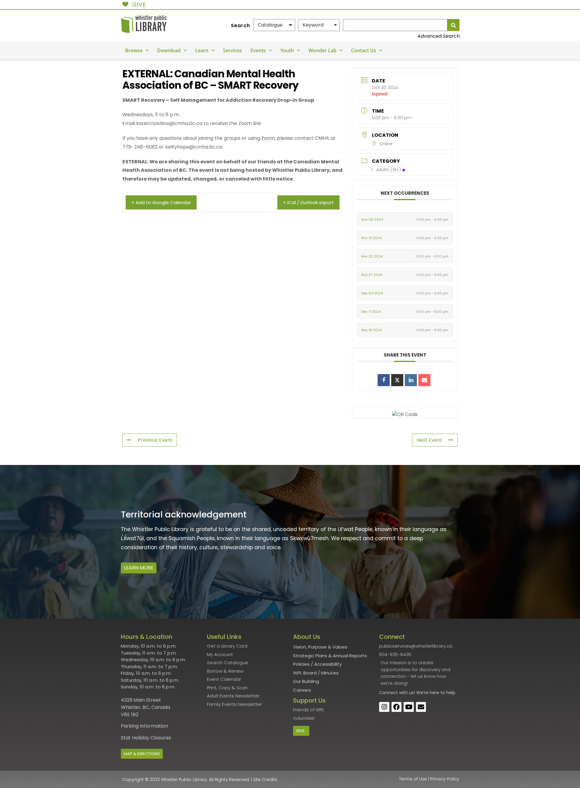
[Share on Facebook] (384, 380)
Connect (388, 693)
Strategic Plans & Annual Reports (330, 655)
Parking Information (144, 725)
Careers (302, 690)
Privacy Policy (444, 779)
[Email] (424, 380)
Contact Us (363, 50)
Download (169, 50)
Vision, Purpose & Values (320, 647)
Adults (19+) (388, 170)
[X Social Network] (397, 380)
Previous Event (155, 440)
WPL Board (305, 673)
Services (232, 50)
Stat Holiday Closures (146, 737)
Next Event (429, 440)
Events (258, 50)
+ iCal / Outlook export (308, 202)
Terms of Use (413, 779)
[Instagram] (384, 707)
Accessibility (328, 664)
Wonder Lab (322, 50)
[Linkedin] (411, 380)
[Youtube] (409, 707)
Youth (287, 50)
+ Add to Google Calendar (161, 202)
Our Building (306, 681)
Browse (134, 50)
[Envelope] (421, 707)
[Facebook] (397, 707)
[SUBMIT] (453, 25)
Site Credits (265, 780)
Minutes (330, 673)
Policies (301, 664)
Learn (201, 50)
